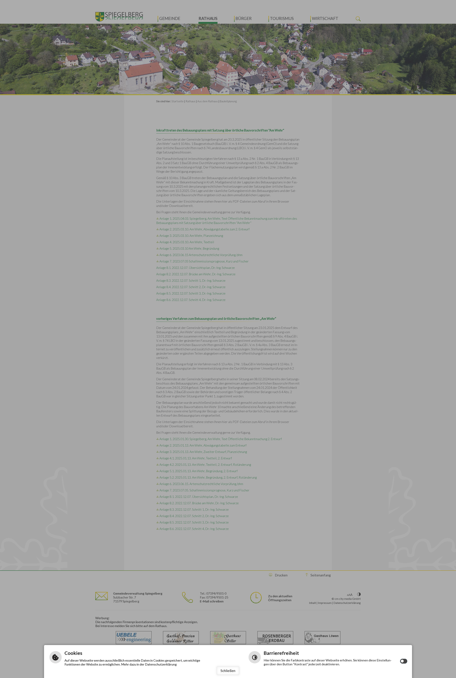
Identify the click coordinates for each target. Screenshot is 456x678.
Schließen (228, 671)
